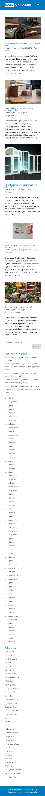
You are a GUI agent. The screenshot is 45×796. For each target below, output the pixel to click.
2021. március (10, 553)
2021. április (9, 549)
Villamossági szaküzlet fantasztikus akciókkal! (20, 246)
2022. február (10, 512)
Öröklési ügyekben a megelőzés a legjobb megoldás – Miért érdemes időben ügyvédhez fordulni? (22, 367)
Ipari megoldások (11, 688)
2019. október (10, 612)
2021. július (9, 538)
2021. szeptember (11, 531)
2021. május (9, 546)
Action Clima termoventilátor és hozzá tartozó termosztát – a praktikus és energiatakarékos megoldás (23, 389)
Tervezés (8, 751)
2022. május (9, 501)
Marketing (8, 718)
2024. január (9, 446)
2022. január (9, 516)
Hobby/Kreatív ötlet (12, 677)
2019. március (10, 638)
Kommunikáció (10, 707)
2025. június (9, 431)
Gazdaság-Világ (10, 670)
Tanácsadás (9, 747)
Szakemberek (10, 729)
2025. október (10, 424)
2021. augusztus (11, 535)
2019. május (9, 631)
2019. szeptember (11, 616)
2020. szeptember (11, 575)
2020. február (10, 597)
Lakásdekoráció (11, 714)
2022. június (9, 498)
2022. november (11, 479)
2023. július (9, 461)
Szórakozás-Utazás (12, 744)
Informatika (9, 681)
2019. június (9, 627)
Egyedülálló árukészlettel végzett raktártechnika (19, 109)
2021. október (10, 527)
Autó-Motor (9, 651)
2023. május (9, 464)
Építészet (8, 192)
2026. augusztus (11, 402)
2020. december (11, 564)
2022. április (9, 505)
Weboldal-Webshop (12, 312)
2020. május (9, 590)
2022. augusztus (11, 490)
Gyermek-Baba (10, 674)
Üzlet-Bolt (8, 759)
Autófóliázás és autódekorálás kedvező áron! (22, 44)
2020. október (10, 572)
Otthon (7, 725)
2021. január (9, 560)
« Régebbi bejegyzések (13, 343)
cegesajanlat (15, 48)
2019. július (9, 623)
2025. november (11, 420)
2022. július (9, 494)
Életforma (8, 662)
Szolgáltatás (9, 115)
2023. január (9, 472)
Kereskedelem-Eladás (13, 703)
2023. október (10, 453)
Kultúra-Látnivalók (12, 710)
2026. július (9, 405)
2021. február (10, 557)
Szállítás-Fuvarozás (12, 733)
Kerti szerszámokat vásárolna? (18, 307)
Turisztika (8, 755)
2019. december (11, 605)
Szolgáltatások (10, 740)
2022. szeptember (11, 487)
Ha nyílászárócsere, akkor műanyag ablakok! (21, 186)
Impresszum (23, 792)
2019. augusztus (11, 619)
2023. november (11, 450)
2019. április (9, 634)
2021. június (9, 542)
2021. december (11, 520)
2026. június (9, 409)
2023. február (10, 468)
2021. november (11, 523)
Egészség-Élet (10, 655)
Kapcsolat (8, 696)
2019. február (10, 642)
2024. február (10, 442)
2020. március (10, 594)
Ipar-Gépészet (10, 685)
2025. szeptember (11, 428)
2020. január (9, 601)
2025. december (11, 416)
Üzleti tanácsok (10, 762)
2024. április (9, 439)
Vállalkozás (9, 766)
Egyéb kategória (11, 659)
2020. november (11, 568)
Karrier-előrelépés (11, 699)
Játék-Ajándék (10, 692)
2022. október (10, 483)
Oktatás (8, 722)
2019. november (11, 608)
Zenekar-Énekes (11, 777)
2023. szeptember (11, 457)
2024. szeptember (11, 435)
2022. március (10, 509)
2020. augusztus (11, 579)
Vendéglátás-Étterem (13, 770)
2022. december (11, 475)
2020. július (9, 583)
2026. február (10, 413)
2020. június (9, 586)
